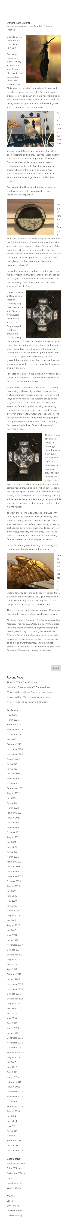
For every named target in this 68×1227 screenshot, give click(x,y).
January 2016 (13, 1033)
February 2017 (14, 974)
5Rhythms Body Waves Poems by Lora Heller (29, 692)
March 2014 (13, 1135)
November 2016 (15, 989)
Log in (10, 1200)
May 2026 (12, 714)
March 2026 (13, 719)
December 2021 (15, 822)
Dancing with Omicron (19, 23)
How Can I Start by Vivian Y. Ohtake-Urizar (28, 687)
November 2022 (15, 778)
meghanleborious (18, 25)
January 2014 (13, 1145)
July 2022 (11, 798)
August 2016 (13, 1003)
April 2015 (12, 1072)
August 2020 (13, 886)
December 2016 (15, 984)
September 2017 (15, 954)
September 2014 (15, 1106)
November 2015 (15, 1042)
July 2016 (11, 1008)
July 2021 (11, 842)
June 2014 (12, 1121)
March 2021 (13, 856)
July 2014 (11, 1116)
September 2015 (15, 1052)
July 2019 (11, 920)
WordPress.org (14, 1215)
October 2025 (14, 734)
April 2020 (12, 905)
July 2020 (11, 891)
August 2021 (13, 837)
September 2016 (15, 998)
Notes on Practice (16, 1163)
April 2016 (12, 1023)
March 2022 (13, 807)
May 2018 (12, 935)
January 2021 (13, 866)
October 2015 (14, 1047)
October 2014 (14, 1101)
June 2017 (12, 964)
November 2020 (15, 876)
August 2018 (13, 925)
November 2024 (15, 754)
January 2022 (13, 817)
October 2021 (14, 832)
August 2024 (13, 758)
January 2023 (13, 773)
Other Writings (14, 1168)
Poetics (10, 1178)
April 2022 (12, 802)
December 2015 (15, 1037)
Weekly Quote (14, 1188)
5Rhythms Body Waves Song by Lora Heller (29, 697)
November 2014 (15, 1096)
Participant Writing (16, 1173)
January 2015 (13, 1086)
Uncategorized (14, 1183)
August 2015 (13, 1057)
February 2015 (14, 1082)
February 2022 (14, 812)
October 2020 (14, 881)
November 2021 (15, 827)
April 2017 (12, 969)
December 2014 (15, 1091)
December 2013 (15, 1150)
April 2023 (12, 768)
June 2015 (12, 1067)
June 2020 (12, 895)
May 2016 (12, 1018)
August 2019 (13, 915)
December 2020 (15, 871)
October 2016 (14, 993)
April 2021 (12, 851)
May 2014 (12, 1126)
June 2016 (12, 1013)
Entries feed (13, 1205)
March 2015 (13, 1077)
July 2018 (11, 930)
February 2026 (14, 724)
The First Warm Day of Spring (22, 682)
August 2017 (13, 959)
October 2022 (14, 783)
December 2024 (15, 749)
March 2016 (13, 1028)
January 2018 (13, 940)
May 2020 (12, 900)
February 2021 (14, 861)
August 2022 (13, 793)
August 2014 (13, 1111)
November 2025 (15, 729)
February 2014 (14, 1140)
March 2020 (13, 910)
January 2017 (13, 979)
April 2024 (12, 763)
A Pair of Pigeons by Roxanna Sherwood (27, 701)
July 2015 (11, 1062)
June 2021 (12, 847)
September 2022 (15, 788)
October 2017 (14, 949)
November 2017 (15, 944)
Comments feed (15, 1210)
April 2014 (12, 1130)
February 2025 (14, 744)
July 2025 (11, 739)
